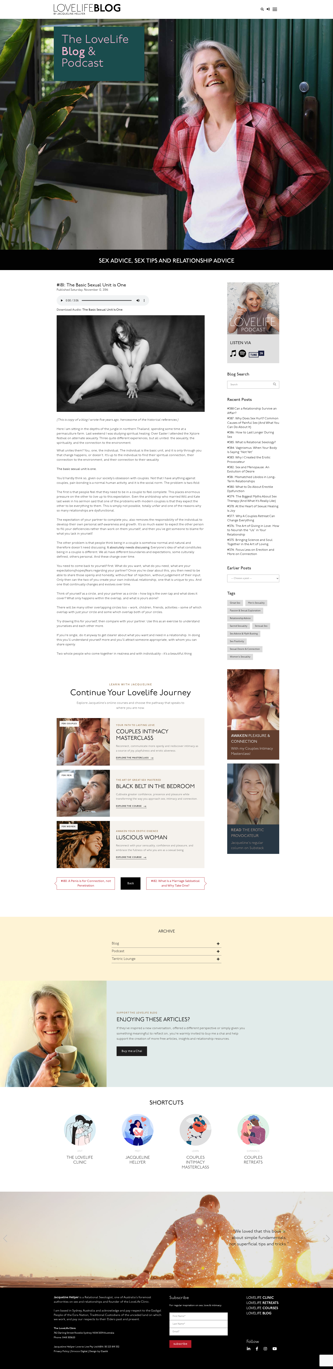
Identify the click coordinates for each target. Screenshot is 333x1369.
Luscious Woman (141, 838)
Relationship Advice (240, 618)
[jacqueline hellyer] (138, 1131)
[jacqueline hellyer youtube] (274, 1349)
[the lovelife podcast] (253, 309)
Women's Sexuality (240, 657)
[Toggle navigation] (274, 9)
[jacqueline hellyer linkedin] (248, 1349)
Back (130, 883)
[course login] (268, 9)
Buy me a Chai (132, 1051)
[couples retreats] (253, 1131)
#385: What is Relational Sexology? (251, 442)
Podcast (118, 951)
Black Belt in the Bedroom (155, 786)
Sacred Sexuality (238, 626)
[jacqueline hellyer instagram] (265, 1349)
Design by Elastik (98, 1351)
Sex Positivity (237, 641)
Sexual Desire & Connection (245, 649)
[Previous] (5, 1240)
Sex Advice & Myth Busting (244, 634)
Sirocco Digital (79, 1351)
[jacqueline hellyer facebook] (257, 1349)
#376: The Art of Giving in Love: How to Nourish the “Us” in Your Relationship (253, 530)
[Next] (328, 1240)
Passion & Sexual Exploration (245, 611)
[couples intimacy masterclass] (195, 1131)
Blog (115, 943)
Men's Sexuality (256, 603)
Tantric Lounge (123, 959)
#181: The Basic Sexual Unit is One (91, 285)
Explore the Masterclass (135, 758)
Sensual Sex (261, 626)
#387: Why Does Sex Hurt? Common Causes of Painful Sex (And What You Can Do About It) (253, 423)
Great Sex (235, 603)
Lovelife (260, 1298)
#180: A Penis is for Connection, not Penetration (86, 883)
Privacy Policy (61, 1351)
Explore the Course (131, 806)
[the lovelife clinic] (80, 1131)
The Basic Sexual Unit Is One (102, 309)
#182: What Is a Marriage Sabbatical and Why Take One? (175, 883)
